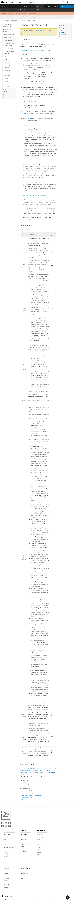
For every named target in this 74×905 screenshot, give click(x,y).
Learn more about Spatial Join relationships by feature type (35, 50)
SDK (37, 10)
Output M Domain (30, 770)
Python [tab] (27, 229)
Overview (24, 6)
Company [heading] (6, 862)
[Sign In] (71, 2)
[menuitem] (9, 834)
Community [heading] (23, 830)
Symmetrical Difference (7, 74)
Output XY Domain (40, 770)
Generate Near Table (50, 190)
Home (3, 10)
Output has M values (44, 772)
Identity (6, 59)
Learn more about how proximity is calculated (34, 195)
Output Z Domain (50, 770)
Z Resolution (42, 774)
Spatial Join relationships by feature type (32, 795)
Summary (61, 28)
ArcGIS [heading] (5, 830)
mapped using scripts (42, 161)
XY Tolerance (35, 774)
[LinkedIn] (9, 823)
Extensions (48, 6)
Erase (6, 56)
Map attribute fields (27, 797)
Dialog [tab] (22, 229)
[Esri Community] (2, 826)
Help (17, 10)
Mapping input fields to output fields (31, 799)
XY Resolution (27, 774)
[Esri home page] (4, 2)
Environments (62, 34)
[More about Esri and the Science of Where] (5, 816)
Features (32, 6)
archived (40, 30)
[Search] (63, 2)
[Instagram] (6, 826)
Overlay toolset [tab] (8, 40)
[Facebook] (2, 823)
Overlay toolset (35, 20)
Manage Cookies (47, 899)
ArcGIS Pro (4, 6)
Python (32, 10)
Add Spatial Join (27, 113)
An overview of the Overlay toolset (9, 44)
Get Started (10, 10)
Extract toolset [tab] (7, 37)
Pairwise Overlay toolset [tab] (7, 90)
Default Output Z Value (26, 768)
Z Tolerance (49, 774)
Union (6, 78)
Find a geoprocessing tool (28, 793)
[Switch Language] (67, 2)
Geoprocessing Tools (16, 20)
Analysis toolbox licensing (7, 30)
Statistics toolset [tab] (8, 97)
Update (6, 81)
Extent (36, 772)
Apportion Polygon (9, 48)
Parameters (62, 32)
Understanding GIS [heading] (41, 830)
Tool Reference (24, 10)
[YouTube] (9, 826)
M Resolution (36, 768)
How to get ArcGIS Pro (67, 6)
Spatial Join (7, 70)
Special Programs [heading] (25, 862)
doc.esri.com (35, 13)
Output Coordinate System (27, 772)
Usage (61, 30)
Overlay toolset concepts (9, 85)
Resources (39, 6)
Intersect (7, 62)
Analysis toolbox (26, 20)
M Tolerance (43, 768)
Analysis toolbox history (8, 34)
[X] (6, 823)
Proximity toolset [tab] (8, 94)
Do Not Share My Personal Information (63, 899)
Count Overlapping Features (9, 52)
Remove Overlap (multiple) (9, 66)
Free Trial (56, 6)
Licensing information (64, 37)
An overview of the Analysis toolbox (7, 25)
